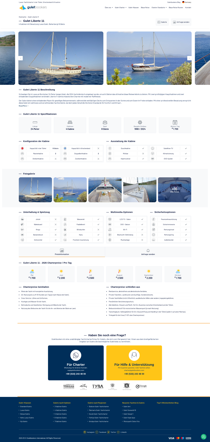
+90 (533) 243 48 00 (76, 374)
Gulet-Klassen (134, 7)
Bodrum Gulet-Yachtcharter (99, 406)
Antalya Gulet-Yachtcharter (98, 421)
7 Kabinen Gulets (60, 421)
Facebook (102, 432)
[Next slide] (189, 58)
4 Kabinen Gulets (61, 410)
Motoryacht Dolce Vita (131, 421)
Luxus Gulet (43, 24)
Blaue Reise (145, 7)
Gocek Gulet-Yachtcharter (98, 414)
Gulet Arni (127, 406)
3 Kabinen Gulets (61, 406)
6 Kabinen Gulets (61, 418)
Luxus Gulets (24, 410)
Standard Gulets (26, 406)
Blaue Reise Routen (176, 7)
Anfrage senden (183, 22)
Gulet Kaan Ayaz (129, 418)
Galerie (164, 22)
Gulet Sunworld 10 (130, 410)
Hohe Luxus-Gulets (27, 418)
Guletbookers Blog (173, 2)
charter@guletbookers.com (134, 370)
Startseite (22, 17)
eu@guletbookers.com (76, 370)
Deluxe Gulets (25, 414)
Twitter (113, 432)
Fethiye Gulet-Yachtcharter (98, 418)
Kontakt (188, 7)
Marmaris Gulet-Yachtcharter (99, 410)
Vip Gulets (23, 421)
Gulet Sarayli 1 (128, 414)
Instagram (90, 432)
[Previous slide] (20, 58)
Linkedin (124, 432)
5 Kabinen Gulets (61, 414)
